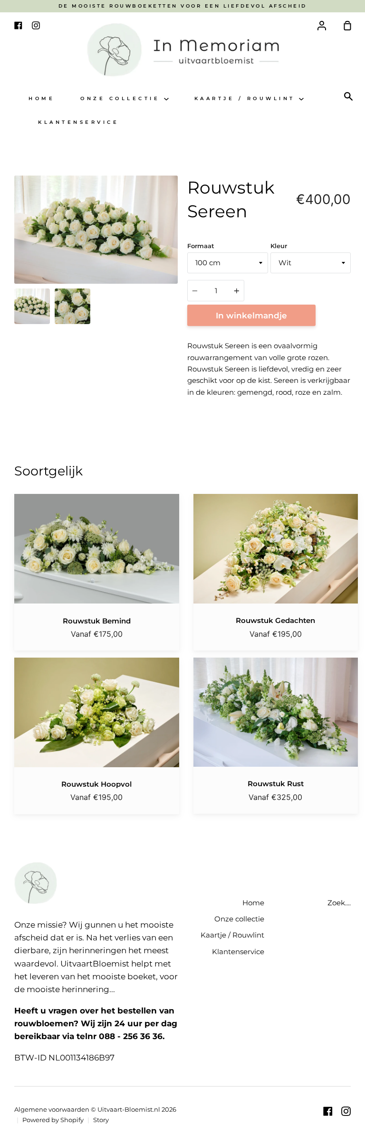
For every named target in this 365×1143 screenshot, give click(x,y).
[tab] (32, 306)
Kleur (278, 246)
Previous (17, 225)
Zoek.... (339, 902)
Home (42, 98)
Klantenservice (78, 122)
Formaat (200, 246)
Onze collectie (122, 98)
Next (175, 225)
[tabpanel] (96, 230)
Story (101, 1120)
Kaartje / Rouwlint (246, 98)
